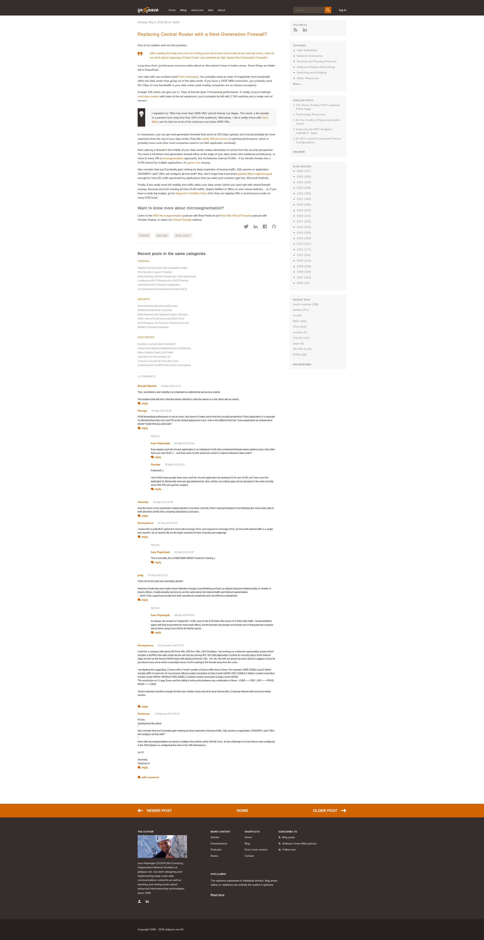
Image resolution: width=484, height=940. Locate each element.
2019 (304, 210)
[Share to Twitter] (246, 227)
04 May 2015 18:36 (161, 411)
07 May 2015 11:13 (158, 575)
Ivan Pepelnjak (160, 443)
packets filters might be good (255, 173)
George (142, 410)
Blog (247, 843)
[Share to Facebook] (264, 227)
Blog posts (288, 837)
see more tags (302, 363)
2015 (304, 232)
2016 (304, 226)
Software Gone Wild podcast (299, 843)
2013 (304, 243)
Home (242, 810)
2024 (304, 182)
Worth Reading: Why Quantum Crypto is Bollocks (163, 314)
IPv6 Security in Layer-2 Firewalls (155, 272)
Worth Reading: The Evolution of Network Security (163, 323)
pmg (140, 575)
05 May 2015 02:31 (168, 523)
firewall (144, 235)
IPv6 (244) (300, 326)
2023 (304, 187)
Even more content (256, 849)
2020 (304, 204)
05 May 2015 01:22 (175, 464)
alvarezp (143, 501)
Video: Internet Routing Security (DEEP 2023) (161, 318)
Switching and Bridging (312, 72)
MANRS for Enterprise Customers (155, 310)
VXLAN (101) (301, 337)
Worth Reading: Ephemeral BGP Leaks (158, 306)
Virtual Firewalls (182, 219)
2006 (303, 282)
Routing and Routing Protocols (317, 61)
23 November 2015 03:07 (171, 645)
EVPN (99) (300, 354)
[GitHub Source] (274, 227)
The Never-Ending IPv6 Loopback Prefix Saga (318, 107)
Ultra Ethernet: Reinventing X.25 (154, 356)
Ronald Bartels (147, 385)
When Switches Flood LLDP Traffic (155, 352)
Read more (217, 894)
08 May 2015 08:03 (184, 615)
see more (299, 151)
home (172, 10)
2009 (304, 266)
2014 (304, 238)
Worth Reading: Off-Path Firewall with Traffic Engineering (167, 276)
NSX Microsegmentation (167, 215)
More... (297, 83)
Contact (249, 855)
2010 (304, 260)
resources (197, 10)
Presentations (219, 843)
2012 (304, 249)
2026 (304, 170)
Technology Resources (310, 114)
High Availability (307, 50)
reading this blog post (169, 53)
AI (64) (297, 315)
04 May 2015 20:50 (184, 443)
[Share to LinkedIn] (255, 227)
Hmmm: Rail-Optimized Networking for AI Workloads (164, 348)
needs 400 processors (215, 138)
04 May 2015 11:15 (171, 386)
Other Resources (308, 78)
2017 (304, 221)
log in (342, 10)
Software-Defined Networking (316, 67)
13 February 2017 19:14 (166, 714)
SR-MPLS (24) (302, 348)
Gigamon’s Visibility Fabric (191, 193)
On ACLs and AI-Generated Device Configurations (318, 140)
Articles (215, 837)
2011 (304, 254)
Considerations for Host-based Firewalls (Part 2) (162, 289)
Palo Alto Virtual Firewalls (236, 215)
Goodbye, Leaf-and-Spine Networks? (157, 344)
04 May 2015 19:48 (163, 502)
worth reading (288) (306, 304)
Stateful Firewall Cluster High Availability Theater (163, 268)
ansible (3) (300, 332)
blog (183, 10)
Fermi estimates (188, 76)
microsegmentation (172, 158)
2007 (304, 277)
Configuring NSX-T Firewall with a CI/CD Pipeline (163, 280)
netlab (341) (301, 309)
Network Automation (310, 55)
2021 (304, 198)
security (162, 235)
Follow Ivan (289, 849)
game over (194, 162)
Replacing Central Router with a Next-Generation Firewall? (202, 34)
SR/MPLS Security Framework (153, 327)
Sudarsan (144, 713)
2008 (304, 271)
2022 (304, 193)
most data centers (148, 96)
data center (183, 235)
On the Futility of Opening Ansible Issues (318, 121)
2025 (304, 176)
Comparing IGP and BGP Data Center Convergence (164, 365)
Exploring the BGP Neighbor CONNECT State (314, 131)
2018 (304, 215)
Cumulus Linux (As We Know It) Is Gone (158, 361)
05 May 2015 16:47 (184, 552)
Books (214, 855)
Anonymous (145, 522)
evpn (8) (298, 343)
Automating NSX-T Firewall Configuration (159, 284)
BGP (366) (300, 321)
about (221, 10)
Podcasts (216, 849)
